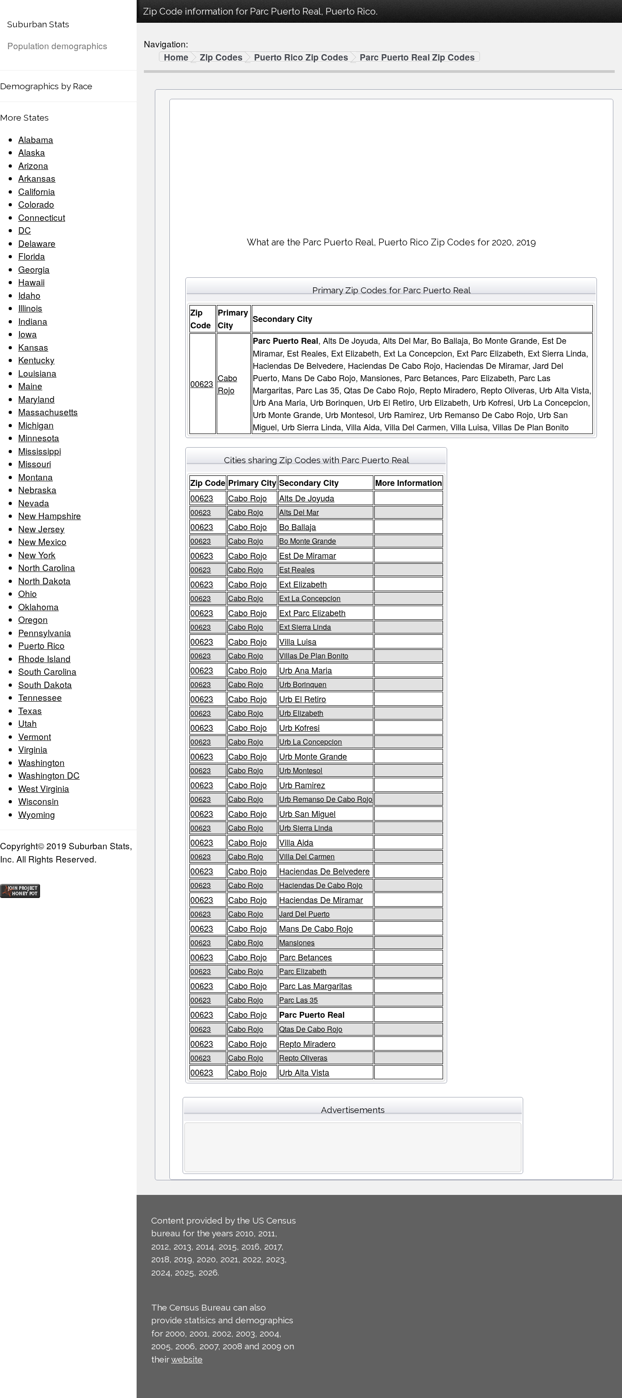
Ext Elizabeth (303, 584)
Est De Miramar (307, 555)
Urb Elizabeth (301, 713)
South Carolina (47, 671)
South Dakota (45, 684)
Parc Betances (305, 957)
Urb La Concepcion (310, 741)
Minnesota (38, 437)
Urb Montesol (300, 770)
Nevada (33, 502)
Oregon (33, 619)
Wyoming (36, 814)
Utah (27, 723)
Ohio (27, 593)
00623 (201, 383)
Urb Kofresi (299, 727)
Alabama (35, 139)
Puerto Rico (41, 645)
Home (176, 57)
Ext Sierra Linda (305, 627)
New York (37, 554)
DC (24, 230)
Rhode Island (44, 658)
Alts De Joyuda (306, 498)
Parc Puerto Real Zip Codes (417, 57)
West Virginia (43, 788)
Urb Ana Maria (305, 670)
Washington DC (49, 775)
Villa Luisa (297, 641)
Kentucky (36, 359)
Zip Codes (221, 57)
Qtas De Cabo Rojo (310, 1029)
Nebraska (37, 489)
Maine (30, 385)
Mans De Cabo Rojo (316, 928)
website (187, 1359)
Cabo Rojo (227, 384)
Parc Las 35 (298, 1000)
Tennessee (40, 697)
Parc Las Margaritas (315, 985)
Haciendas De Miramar (321, 899)
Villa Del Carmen (307, 856)
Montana (35, 476)
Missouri (34, 463)
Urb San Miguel (307, 813)
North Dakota (44, 580)
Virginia (32, 749)
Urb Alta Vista (304, 1072)
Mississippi (39, 450)
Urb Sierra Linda (305, 827)
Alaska (31, 152)
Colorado (36, 204)
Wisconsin (38, 801)
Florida (31, 256)
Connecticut (41, 217)
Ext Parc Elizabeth (312, 612)
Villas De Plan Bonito (313, 655)
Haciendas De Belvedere (324, 871)
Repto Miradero (307, 1043)
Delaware (37, 243)
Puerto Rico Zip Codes (301, 57)
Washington (41, 762)
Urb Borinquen (302, 684)
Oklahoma (38, 606)
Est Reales (297, 569)
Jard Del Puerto (304, 913)
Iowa (27, 333)
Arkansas (37, 178)
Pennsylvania (44, 632)
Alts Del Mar (299, 512)
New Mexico (42, 541)
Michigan (36, 424)
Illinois (30, 307)
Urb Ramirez (302, 785)
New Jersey (41, 528)
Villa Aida (296, 842)
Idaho (29, 295)
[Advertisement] (391, 164)
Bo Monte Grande (307, 541)
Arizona (33, 165)
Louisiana (37, 373)
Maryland (36, 399)
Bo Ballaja (297, 526)
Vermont (34, 736)
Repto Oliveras (303, 1057)
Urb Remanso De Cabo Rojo (325, 799)
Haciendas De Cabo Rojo (320, 885)
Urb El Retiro (302, 698)
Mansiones (297, 942)
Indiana (32, 321)
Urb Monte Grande (313, 756)
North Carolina (46, 567)
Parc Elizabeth (302, 971)
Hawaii (31, 282)
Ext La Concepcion (310, 598)
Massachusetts (48, 411)
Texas (30, 710)
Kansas (33, 347)
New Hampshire (49, 515)
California (36, 191)
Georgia (34, 269)
